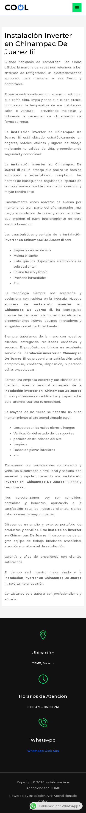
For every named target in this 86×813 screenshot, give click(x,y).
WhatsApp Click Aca (43, 751)
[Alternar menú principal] (77, 7)
